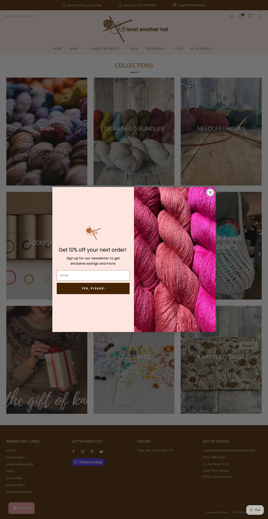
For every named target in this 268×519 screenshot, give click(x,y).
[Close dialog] (210, 192)
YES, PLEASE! (93, 288)
